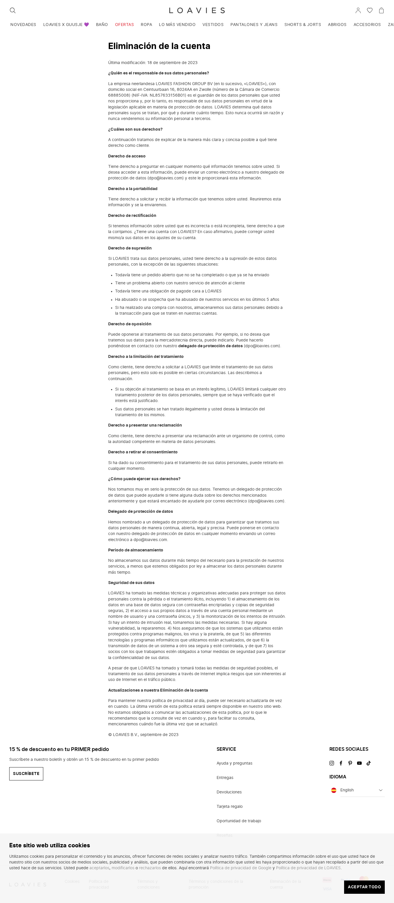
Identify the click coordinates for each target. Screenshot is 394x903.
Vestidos (213, 25)
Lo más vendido (177, 25)
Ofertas (124, 25)
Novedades (23, 25)
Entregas (225, 778)
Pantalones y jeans (253, 25)
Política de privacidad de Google (240, 868)
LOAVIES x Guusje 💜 (66, 25)
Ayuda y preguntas (234, 763)
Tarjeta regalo (230, 807)
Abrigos (337, 25)
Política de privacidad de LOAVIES (308, 868)
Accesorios (367, 25)
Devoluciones (229, 792)
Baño (102, 25)
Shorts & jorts (302, 25)
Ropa (146, 25)
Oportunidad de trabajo (239, 821)
